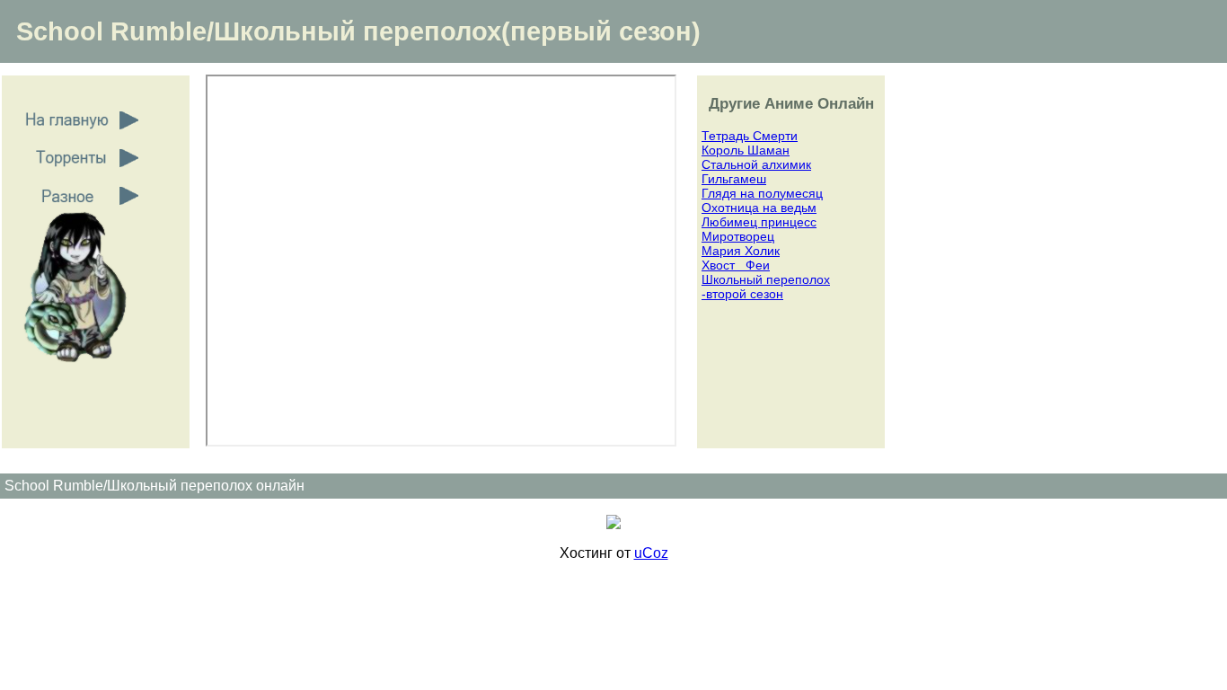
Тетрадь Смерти (750, 135)
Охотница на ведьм (759, 207)
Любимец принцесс (759, 222)
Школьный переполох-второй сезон (766, 286)
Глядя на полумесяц (762, 193)
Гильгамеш (734, 179)
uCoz (651, 553)
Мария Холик (741, 250)
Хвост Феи (736, 265)
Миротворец (738, 236)
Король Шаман (746, 150)
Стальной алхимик (756, 164)
